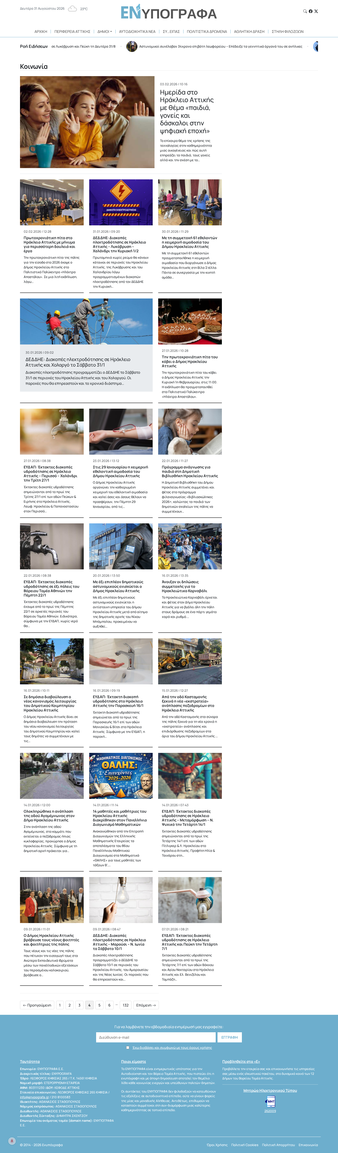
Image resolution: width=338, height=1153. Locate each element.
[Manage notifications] (12, 1141)
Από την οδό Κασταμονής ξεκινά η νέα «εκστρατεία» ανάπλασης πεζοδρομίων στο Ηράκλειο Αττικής (188, 703)
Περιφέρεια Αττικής (72, 31)
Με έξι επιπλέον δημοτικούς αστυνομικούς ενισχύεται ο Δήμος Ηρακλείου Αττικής (118, 586)
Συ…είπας (171, 31)
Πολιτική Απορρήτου (278, 1145)
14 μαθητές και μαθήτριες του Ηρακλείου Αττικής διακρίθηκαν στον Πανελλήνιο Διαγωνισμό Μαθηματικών (120, 818)
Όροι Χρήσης (217, 1145)
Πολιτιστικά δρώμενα (207, 31)
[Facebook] (310, 11)
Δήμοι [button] (103, 31)
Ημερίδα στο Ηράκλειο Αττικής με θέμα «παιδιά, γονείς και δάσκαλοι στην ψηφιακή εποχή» (187, 111)
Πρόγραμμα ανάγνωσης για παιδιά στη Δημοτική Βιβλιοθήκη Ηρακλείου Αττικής (190, 471)
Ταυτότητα (30, 1061)
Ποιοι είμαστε (133, 1061)
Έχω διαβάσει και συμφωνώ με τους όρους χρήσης (172, 1047)
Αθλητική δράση (249, 31)
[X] (316, 11)
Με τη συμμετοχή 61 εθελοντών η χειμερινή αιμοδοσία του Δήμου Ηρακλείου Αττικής (189, 242)
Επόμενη (144, 1005)
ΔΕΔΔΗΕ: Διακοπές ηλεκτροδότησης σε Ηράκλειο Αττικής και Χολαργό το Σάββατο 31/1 (78, 362)
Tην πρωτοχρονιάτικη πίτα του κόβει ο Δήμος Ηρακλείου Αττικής (190, 361)
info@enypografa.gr (34, 1097)
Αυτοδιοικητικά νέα (137, 31)
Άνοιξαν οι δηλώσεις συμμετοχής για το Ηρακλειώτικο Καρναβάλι (184, 586)
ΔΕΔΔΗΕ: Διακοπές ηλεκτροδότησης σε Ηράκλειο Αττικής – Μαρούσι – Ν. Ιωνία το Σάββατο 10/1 (119, 942)
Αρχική (40, 31)
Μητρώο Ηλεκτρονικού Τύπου (270, 1090)
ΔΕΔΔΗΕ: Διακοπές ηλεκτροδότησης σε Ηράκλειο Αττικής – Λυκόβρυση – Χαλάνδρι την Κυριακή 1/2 (119, 244)
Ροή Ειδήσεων (34, 46)
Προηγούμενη (39, 1005)
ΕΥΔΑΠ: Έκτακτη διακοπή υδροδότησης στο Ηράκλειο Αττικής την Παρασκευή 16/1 (118, 701)
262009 (270, 1111)
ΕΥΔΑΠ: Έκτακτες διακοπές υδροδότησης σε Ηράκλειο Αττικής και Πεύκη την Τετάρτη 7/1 (190, 942)
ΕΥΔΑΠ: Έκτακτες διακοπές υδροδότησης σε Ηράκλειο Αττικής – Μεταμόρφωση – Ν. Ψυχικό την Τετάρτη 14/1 (188, 818)
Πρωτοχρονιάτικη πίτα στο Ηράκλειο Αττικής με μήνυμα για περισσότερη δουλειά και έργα (49, 244)
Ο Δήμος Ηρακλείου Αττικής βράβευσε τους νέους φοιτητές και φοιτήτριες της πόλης (51, 940)
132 (126, 1005)
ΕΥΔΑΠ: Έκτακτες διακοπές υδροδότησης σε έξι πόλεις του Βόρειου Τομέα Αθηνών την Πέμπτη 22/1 (51, 588)
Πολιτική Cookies (244, 1145)
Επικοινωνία (308, 1145)
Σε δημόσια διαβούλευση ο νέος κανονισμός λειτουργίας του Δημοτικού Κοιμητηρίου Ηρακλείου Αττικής (50, 703)
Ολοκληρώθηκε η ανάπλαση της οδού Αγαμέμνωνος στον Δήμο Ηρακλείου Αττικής (49, 816)
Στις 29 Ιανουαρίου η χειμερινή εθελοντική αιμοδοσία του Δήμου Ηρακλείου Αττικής (120, 471)
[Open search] (305, 11)
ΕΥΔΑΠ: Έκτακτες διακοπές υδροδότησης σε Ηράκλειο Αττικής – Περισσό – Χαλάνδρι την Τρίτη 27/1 (50, 474)
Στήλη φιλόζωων (288, 31)
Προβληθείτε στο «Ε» (241, 1061)
